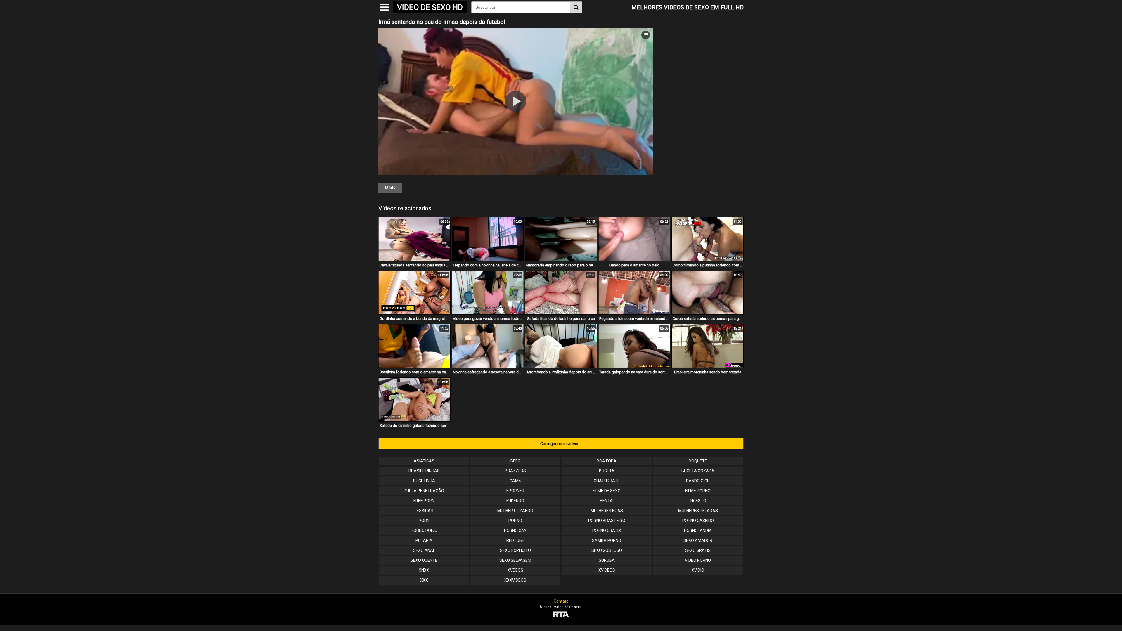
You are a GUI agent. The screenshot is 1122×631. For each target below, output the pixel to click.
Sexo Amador (697, 540)
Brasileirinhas (424, 471)
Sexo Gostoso (606, 550)
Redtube (515, 540)
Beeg (515, 461)
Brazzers (515, 471)
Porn (424, 520)
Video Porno (698, 560)
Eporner (515, 490)
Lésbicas (424, 510)
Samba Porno (606, 540)
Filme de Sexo (607, 490)
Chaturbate (607, 481)
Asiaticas (424, 461)
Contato (561, 601)
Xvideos (606, 570)
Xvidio (698, 570)
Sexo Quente (424, 560)
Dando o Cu (698, 481)
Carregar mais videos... (561, 443)
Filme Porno (698, 490)
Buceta (606, 471)
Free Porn (423, 500)
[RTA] (561, 615)
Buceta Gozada (697, 471)
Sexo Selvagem (515, 560)
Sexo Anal (424, 550)
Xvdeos (515, 570)
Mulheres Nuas (607, 510)
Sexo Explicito (515, 550)
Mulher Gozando (515, 510)
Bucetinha (424, 481)
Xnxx (424, 570)
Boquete (698, 461)
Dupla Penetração (424, 490)
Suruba (607, 560)
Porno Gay (515, 530)
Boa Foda (607, 461)
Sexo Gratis (698, 550)
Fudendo (515, 500)
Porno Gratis (606, 530)
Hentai (607, 500)
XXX (424, 580)
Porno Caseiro (698, 520)
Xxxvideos (515, 580)
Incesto (698, 500)
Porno (515, 520)
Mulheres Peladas (698, 510)
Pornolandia (698, 530)
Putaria (423, 540)
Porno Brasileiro (606, 520)
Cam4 (515, 481)
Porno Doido (424, 530)
